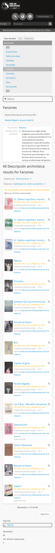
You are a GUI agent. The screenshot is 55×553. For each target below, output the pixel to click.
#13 (16, 342)
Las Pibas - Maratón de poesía (30, 404)
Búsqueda (29, 38)
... (7, 47)
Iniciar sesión (43, 16)
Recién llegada (22, 383)
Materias (23, 127)
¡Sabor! (18, 486)
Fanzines (9, 69)
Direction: (8, 184)
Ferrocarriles (11, 86)
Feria (8, 82)
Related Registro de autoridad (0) (19, 120)
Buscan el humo (23, 322)
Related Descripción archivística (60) (20, 115)
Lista (20, 38)
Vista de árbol (10, 38)
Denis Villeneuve (23, 445)
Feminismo (11, 78)
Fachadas (10, 60)
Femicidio (10, 73)
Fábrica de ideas (13, 56)
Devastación (20, 424)
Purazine (18, 281)
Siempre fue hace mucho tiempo (32, 301)
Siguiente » (45, 514)
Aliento (18, 260)
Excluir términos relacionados (18, 193)
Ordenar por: (9, 178)
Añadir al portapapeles (49, 199)
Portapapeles (15, 16)
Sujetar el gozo (22, 363)
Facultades (10, 65)
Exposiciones (11, 51)
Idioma (22, 16)
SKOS (10, 525)
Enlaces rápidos (30, 16)
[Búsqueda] (50, 24)
